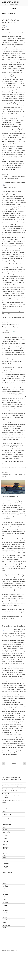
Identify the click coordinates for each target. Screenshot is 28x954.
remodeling (5, 902)
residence (5, 910)
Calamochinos (11, 2)
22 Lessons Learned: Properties (10, 467)
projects (4, 888)
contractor (7, 821)
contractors (7, 825)
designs (5, 838)
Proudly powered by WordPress (9, 950)
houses (6, 863)
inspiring (4, 876)
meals (4, 881)
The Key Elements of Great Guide (13, 626)
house (5, 860)
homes (4, 857)
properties (6, 891)
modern (4, 883)
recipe (4, 896)
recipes (6, 899)
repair (5, 905)
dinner (6, 841)
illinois (4, 869)
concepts (6, 818)
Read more (12, 169)
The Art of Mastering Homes (9, 317)
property (6, 894)
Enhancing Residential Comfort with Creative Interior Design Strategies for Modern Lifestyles (12, 779)
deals (16, 515)
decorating (7, 832)
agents (4, 811)
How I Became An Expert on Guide (11, 702)
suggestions (6, 925)
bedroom (7, 814)
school (4, 914)
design (5, 835)
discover (4, 844)
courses (4, 827)
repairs (4, 908)
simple (5, 917)
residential (5, 912)
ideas (5, 866)
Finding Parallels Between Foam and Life (13, 734)
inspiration (5, 874)
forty (4, 850)
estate (6, 847)
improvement (7, 872)
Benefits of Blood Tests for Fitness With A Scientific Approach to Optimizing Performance (13, 795)
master (4, 879)
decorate (5, 829)
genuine (5, 853)
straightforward (6, 919)
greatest (4, 855)
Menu (14, 8)
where (4, 927)
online (5, 886)
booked (17, 533)
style (4, 922)
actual (5, 809)
